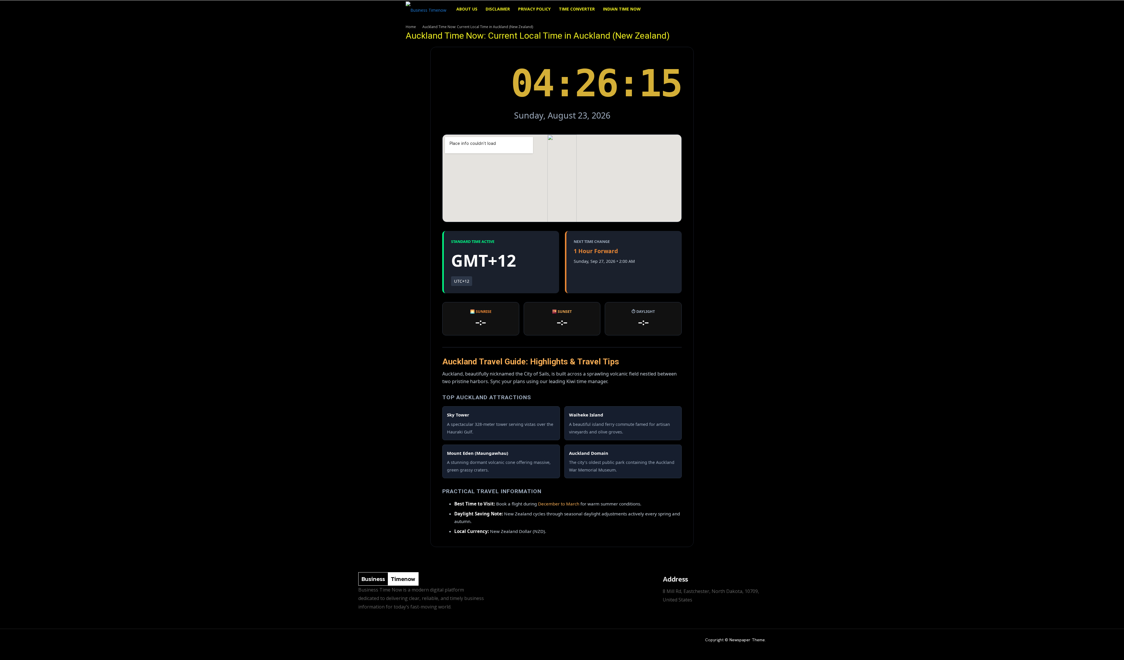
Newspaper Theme (747, 639)
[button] (711, 9)
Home (411, 26)
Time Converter (577, 9)
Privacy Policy (534, 9)
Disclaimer (498, 9)
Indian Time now (622, 9)
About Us (466, 9)
